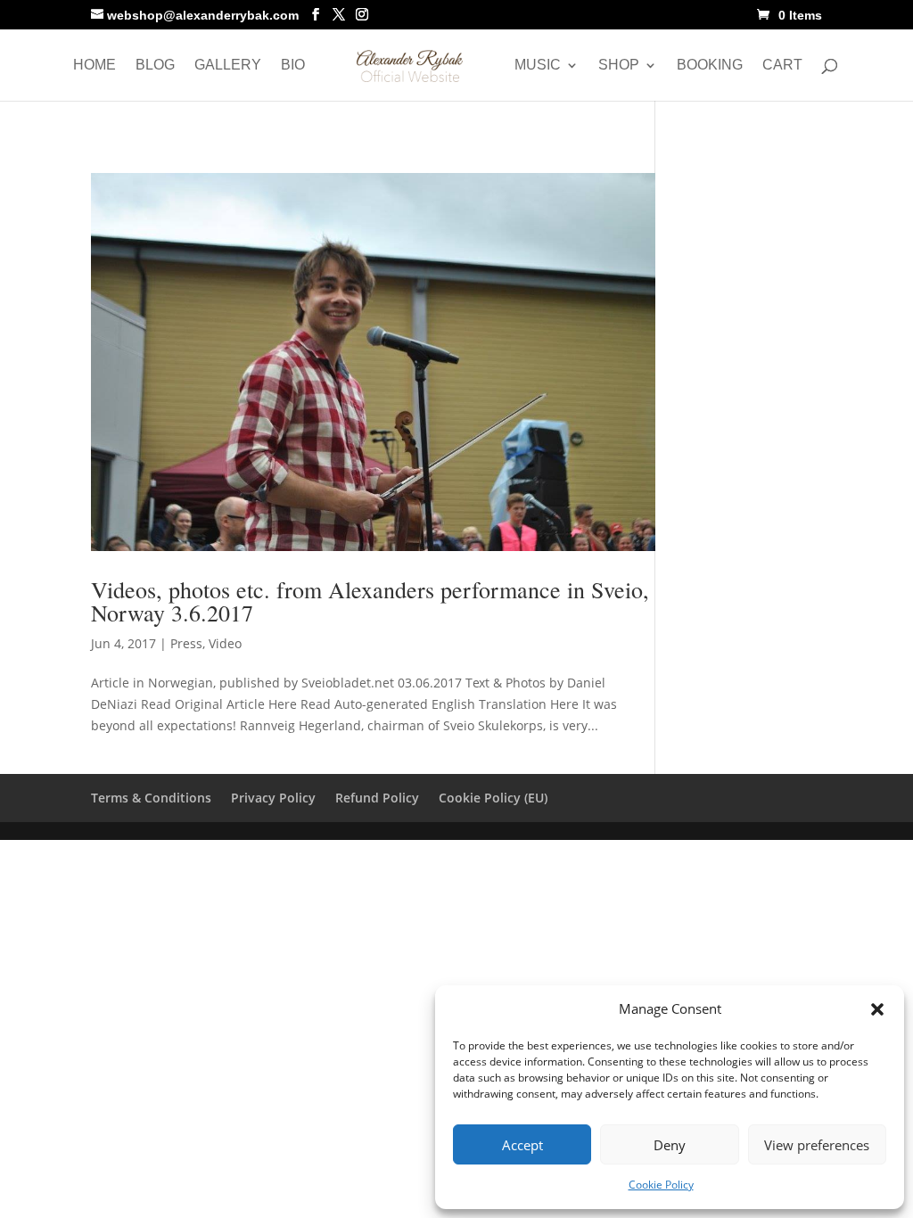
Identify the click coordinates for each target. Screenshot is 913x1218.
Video (225, 643)
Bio (293, 65)
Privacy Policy (273, 797)
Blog (155, 65)
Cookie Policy (661, 1184)
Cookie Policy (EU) (493, 797)
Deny (670, 1145)
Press (186, 643)
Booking (710, 65)
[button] (877, 1009)
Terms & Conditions (151, 797)
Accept (522, 1145)
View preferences (816, 1145)
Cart (782, 65)
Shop (618, 65)
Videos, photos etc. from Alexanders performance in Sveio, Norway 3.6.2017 (370, 601)
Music (537, 65)
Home (94, 65)
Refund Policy (377, 797)
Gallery (227, 65)
